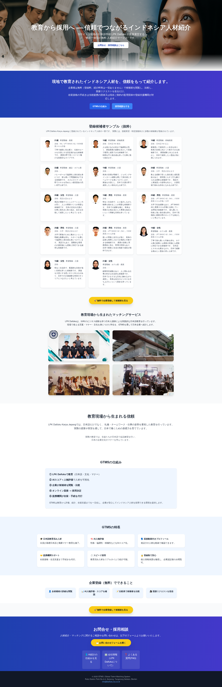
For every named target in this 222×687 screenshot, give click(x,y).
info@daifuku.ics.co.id (111, 681)
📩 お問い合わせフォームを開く (111, 642)
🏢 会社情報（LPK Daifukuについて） (111, 660)
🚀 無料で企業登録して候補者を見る (111, 300)
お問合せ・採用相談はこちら (111, 45)
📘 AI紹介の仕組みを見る (91, 658)
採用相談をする (122, 106)
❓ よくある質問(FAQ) (130, 656)
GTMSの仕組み (100, 106)
